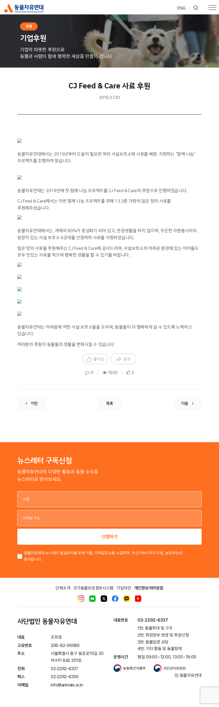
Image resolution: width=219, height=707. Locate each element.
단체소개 (63, 588)
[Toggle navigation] (212, 8)
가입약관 (123, 588)
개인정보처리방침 (148, 588)
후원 (29, 26)
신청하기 (109, 536)
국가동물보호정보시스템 (93, 588)
